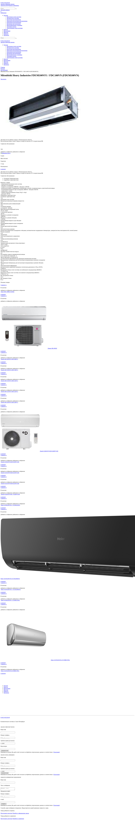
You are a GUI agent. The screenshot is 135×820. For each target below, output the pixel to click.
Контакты (6, 35)
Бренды (6, 29)
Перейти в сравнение (18, 818)
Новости (6, 33)
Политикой (57, 752)
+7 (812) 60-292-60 (11, 698)
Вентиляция (7, 31)
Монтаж (6, 32)
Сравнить (3, 285)
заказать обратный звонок (7, 4)
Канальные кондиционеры (14, 22)
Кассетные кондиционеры (14, 19)
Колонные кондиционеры (14, 24)
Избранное (3, 12)
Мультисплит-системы (13, 18)
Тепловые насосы (11, 26)
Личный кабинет (5, 10)
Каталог (6, 15)
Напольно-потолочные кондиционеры (17, 21)
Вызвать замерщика (13, 5)
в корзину (3, 169)
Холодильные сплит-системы (15, 28)
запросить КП (4, 5)
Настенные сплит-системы (14, 17)
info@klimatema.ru (17, 699)
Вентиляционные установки (14, 25)
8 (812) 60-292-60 (5, 2)
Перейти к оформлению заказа (21, 813)
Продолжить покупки (6, 813)
